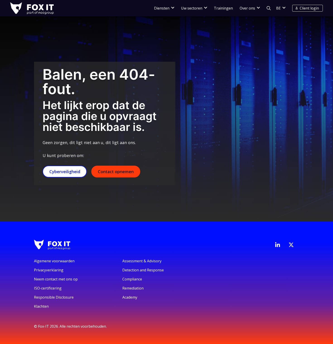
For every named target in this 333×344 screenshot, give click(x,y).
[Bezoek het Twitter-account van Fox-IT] (291, 245)
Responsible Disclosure (54, 297)
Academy (129, 297)
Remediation (133, 288)
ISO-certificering (48, 288)
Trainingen (223, 8)
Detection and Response (143, 270)
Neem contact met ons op (56, 279)
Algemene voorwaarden (54, 260)
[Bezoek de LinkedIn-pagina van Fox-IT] (277, 244)
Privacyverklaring (48, 270)
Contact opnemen (116, 171)
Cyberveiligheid (64, 171)
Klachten (41, 306)
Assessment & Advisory (142, 260)
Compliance (132, 279)
